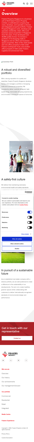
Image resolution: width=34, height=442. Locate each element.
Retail (4, 404)
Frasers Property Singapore (3, 10)
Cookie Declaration (7, 438)
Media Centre (6, 414)
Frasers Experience (8, 420)
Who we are (5, 369)
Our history (6, 378)
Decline (17, 248)
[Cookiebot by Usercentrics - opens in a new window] (25, 192)
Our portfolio (6, 392)
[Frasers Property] (10, 354)
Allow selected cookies (17, 243)
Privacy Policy (5, 434)
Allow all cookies (17, 239)
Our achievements (8, 382)
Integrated (5, 408)
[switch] (29, 217)
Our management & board (11, 386)
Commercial (6, 396)
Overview (5, 373)
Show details (25, 234)
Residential (6, 400)
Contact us (17, 338)
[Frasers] (7, 3)
